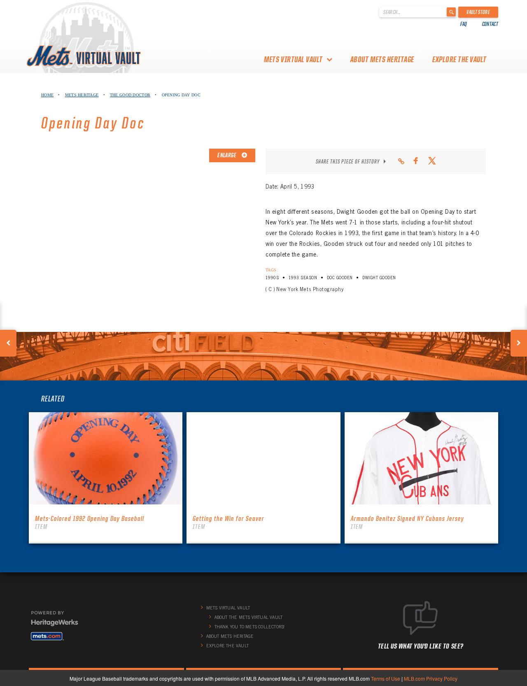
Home (47, 95)
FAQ (463, 24)
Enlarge (227, 155)
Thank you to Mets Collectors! (250, 627)
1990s (272, 277)
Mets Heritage (82, 95)
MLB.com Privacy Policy (430, 678)
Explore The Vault (459, 59)
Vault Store (478, 12)
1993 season (303, 277)
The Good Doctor (130, 95)
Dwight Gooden (379, 277)
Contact (490, 24)
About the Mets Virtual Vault (249, 617)
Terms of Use (385, 678)
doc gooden (340, 277)
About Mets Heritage (382, 59)
